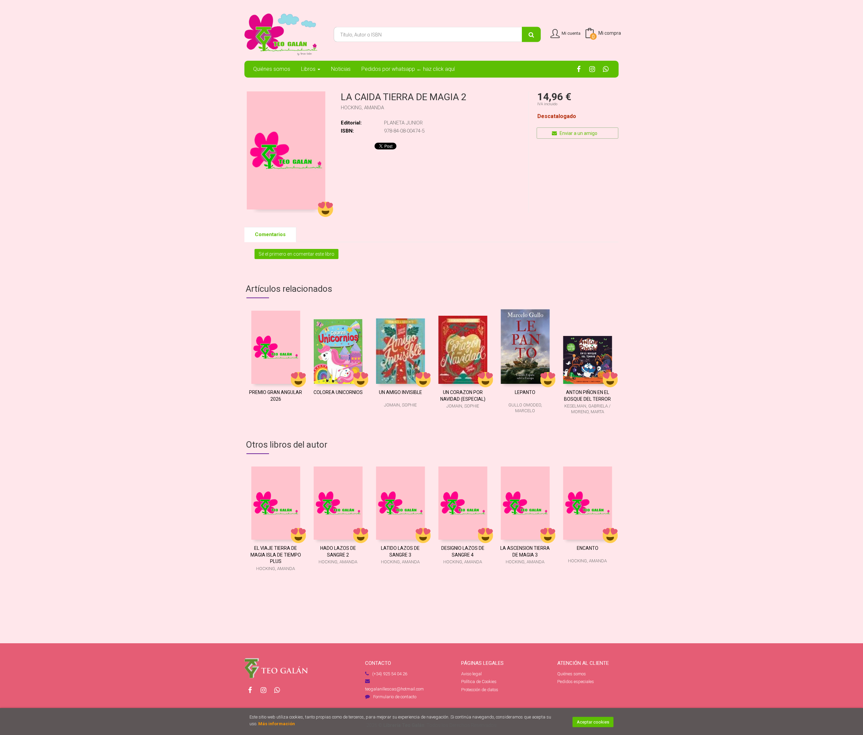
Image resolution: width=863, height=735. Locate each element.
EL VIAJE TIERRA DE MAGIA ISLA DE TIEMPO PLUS (275, 554)
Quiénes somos (571, 673)
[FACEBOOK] (578, 68)
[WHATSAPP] (605, 68)
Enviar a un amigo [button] (578, 133)
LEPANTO (525, 392)
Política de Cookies (479, 681)
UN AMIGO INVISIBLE (400, 392)
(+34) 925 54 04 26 (389, 673)
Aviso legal (471, 673)
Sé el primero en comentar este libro (296, 254)
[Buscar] (531, 34)
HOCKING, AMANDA (362, 108)
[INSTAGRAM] (592, 68)
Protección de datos (479, 689)
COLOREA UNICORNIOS (338, 392)
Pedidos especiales (575, 681)
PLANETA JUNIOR (403, 123)
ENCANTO (587, 548)
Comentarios (270, 234)
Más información (276, 723)
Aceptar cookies (593, 722)
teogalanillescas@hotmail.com (394, 688)
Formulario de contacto (394, 696)
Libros (309, 69)
